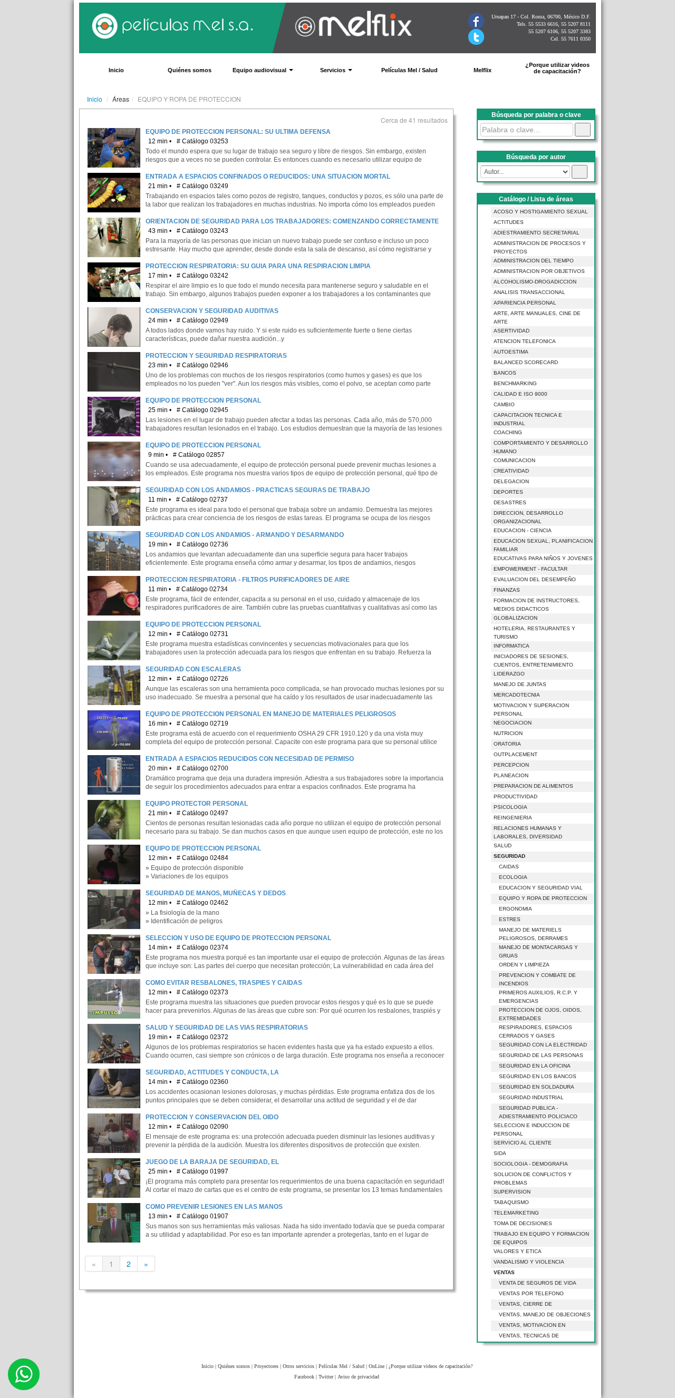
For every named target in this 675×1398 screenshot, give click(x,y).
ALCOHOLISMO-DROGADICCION (535, 282)
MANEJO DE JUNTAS (520, 684)
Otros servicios (298, 1366)
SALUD (503, 845)
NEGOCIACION (513, 723)
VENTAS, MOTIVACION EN (532, 1325)
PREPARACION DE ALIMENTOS (533, 786)
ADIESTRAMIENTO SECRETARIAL (537, 233)
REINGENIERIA (513, 817)
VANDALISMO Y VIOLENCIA (529, 1262)
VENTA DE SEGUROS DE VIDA (537, 1283)
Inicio (116, 70)
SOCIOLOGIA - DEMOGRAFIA (531, 1164)
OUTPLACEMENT (515, 754)
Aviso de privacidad (358, 1377)
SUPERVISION (512, 1192)
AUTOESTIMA (511, 352)
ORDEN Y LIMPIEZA (524, 964)
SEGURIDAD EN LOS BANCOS (537, 1076)
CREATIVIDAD (511, 471)
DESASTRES (510, 502)
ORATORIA (507, 744)
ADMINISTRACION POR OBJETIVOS (539, 271)
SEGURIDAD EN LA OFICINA (535, 1066)
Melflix (482, 70)
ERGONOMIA (515, 909)
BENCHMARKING (515, 383)
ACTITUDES (509, 222)
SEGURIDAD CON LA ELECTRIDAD (543, 1045)
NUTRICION (508, 733)
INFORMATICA (511, 646)
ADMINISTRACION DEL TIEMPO (534, 260)
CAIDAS (509, 866)
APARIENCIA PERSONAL (525, 303)
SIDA (500, 1153)
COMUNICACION (514, 460)
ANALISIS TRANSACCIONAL (529, 292)
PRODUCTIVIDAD (515, 796)
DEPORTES (508, 492)
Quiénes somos (189, 70)
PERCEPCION (511, 765)
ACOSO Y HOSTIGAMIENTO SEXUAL (541, 211)
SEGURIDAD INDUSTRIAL (531, 1097)
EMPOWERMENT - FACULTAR (530, 569)
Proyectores (266, 1366)
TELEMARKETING (516, 1213)
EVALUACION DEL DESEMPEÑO (535, 579)
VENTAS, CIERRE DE (525, 1304)
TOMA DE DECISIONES (523, 1223)
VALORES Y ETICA (518, 1251)
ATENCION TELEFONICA (525, 341)
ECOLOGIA (513, 877)
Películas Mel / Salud (409, 70)
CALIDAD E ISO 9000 (520, 394)
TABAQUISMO (511, 1202)
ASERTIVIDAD (511, 331)
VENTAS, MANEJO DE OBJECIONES (545, 1314)
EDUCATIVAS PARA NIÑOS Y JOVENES (543, 558)
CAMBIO (504, 404)
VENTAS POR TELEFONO (531, 1293)
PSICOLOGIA (510, 807)
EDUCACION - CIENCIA (523, 530)
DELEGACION (511, 481)
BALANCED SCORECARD (526, 362)
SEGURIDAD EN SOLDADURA (536, 1087)
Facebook (304, 1377)
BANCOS (505, 373)
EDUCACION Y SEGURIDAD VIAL (541, 888)
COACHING (508, 432)
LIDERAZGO (509, 674)
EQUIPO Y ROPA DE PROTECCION (543, 898)
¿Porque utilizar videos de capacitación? (557, 68)
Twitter (326, 1377)
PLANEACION (511, 775)
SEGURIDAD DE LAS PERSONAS (541, 1055)
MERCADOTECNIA (517, 695)
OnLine (376, 1366)
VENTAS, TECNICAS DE (529, 1335)
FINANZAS (507, 590)
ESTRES (509, 919)
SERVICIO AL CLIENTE (523, 1143)
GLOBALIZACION (515, 618)
